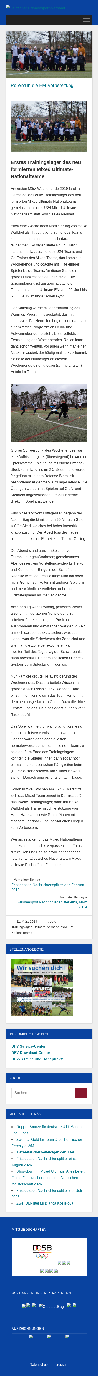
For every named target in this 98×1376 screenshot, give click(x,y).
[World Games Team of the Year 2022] (49, 1338)
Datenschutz (39, 1364)
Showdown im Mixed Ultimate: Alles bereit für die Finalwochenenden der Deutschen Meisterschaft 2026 (47, 1177)
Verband (53, 927)
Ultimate (39, 927)
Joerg (52, 921)
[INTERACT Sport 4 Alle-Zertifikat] (30, 1338)
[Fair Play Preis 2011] (67, 1338)
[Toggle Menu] (86, 20)
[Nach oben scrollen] (90, 1368)
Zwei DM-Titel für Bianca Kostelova (44, 1203)
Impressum (60, 1364)
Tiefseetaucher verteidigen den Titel (45, 1152)
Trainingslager (21, 927)
